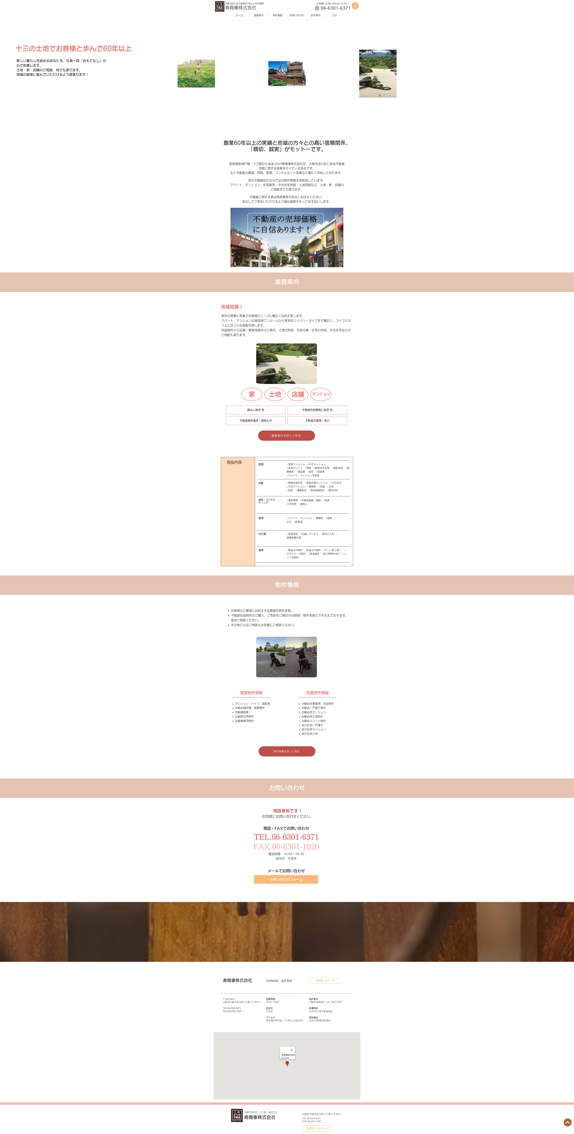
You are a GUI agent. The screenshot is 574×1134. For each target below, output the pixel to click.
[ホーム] (568, 1122)
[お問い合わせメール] (355, 6)
